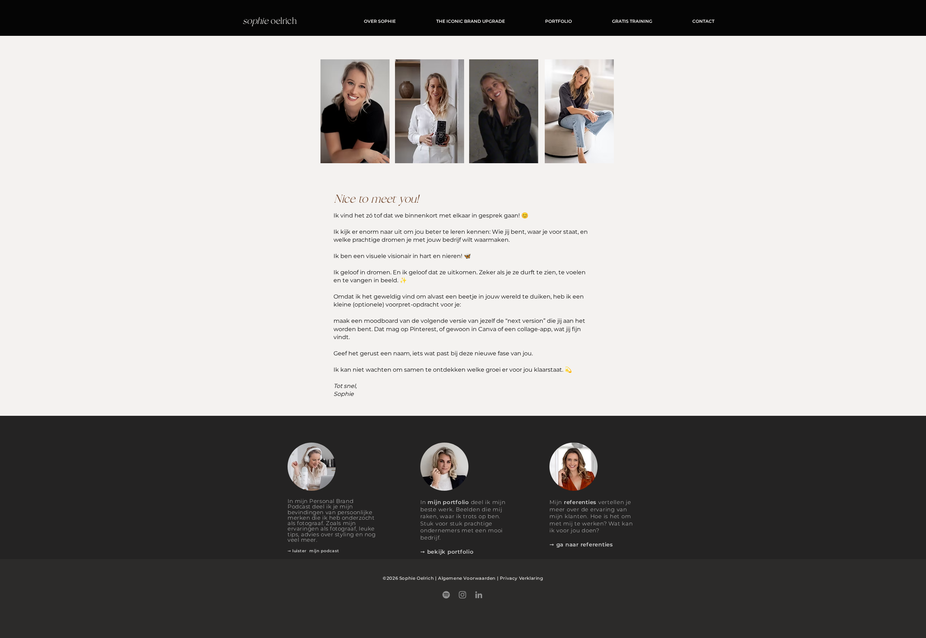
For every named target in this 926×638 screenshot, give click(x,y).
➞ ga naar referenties (581, 544)
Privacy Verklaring (521, 578)
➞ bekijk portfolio (447, 551)
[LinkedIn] (479, 595)
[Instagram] (462, 595)
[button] (529, 155)
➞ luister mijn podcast (313, 550)
